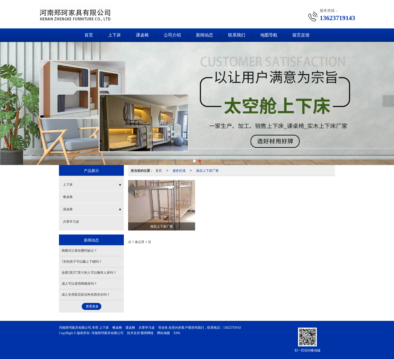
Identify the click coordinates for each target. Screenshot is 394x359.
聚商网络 (147, 333)
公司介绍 (172, 35)
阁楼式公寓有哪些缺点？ (79, 250)
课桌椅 (142, 35)
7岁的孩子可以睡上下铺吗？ (82, 261)
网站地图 (163, 333)
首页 (88, 35)
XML (177, 333)
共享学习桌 (71, 222)
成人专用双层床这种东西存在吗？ (86, 294)
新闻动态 (204, 35)
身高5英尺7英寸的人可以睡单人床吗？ (89, 272)
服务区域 (179, 170)
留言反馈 (301, 35)
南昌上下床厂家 (207, 170)
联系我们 (236, 35)
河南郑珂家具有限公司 (107, 333)
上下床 (114, 35)
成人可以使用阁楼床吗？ (79, 283)
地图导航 (268, 35)
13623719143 (232, 327)
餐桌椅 (68, 197)
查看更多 (92, 306)
